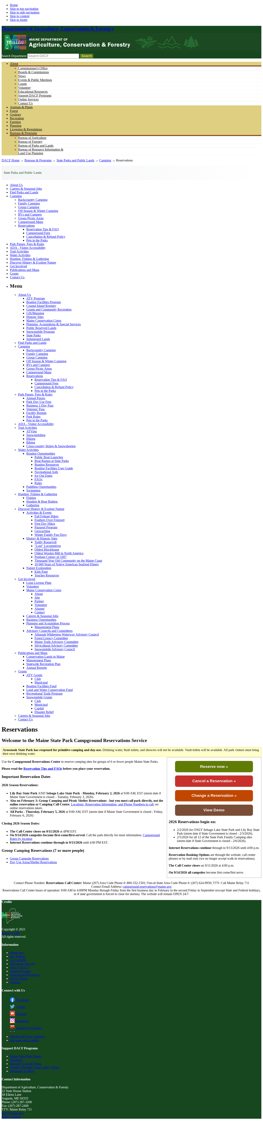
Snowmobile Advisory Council (55, 649)
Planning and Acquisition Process (48, 623)
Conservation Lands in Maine (45, 656)
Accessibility (18, 960)
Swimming (33, 490)
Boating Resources (47, 464)
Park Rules (33, 416)
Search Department (14, 56)
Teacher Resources (47, 575)
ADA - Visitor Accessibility (28, 247)
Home (14, 5)
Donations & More (22, 1071)
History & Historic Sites (41, 538)
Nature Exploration (38, 568)
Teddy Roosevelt (46, 542)
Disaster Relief (44, 712)
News (16, 48)
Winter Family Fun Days (51, 534)
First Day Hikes (45, 523)
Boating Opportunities (40, 453)
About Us (16, 185)
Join (37, 597)
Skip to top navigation (24, 8)
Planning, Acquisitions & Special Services (53, 324)
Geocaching (42, 531)
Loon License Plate (38, 582)
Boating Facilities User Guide (54, 468)
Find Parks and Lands (24, 192)
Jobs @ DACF (19, 967)
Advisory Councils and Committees (49, 630)
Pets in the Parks (37, 240)
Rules (38, 483)
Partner (39, 601)
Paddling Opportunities (41, 486)
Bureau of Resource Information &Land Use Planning (40, 151)
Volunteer (24, 87)
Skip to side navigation (24, 12)
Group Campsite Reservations (29, 858)
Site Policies (18, 956)
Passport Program (46, 527)
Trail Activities (19, 251)
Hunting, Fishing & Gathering (29, 259)
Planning (15, 125)
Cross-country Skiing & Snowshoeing (51, 446)
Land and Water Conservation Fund (49, 690)
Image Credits (11, 933)
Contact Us (19, 44)
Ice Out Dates (43, 475)
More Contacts (11, 1117)
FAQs (38, 479)
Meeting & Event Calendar (27, 1036)
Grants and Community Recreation (49, 309)
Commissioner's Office (33, 68)
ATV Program (35, 298)
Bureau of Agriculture (32, 138)
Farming (15, 122)
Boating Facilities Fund (41, 686)
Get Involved (18, 266)
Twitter (20, 1007)
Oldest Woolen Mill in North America (59, 553)
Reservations (26, 225)
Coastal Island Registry (41, 306)
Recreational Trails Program (44, 693)
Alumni (39, 608)
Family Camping (29, 203)
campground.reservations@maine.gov (147, 886)
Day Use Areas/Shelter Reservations (33, 862)
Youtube (21, 1014)
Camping (105, 160)
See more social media (24, 1040)
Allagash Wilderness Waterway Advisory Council (67, 634)
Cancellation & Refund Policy (45, 236)
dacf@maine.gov (13, 1113)
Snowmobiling (35, 435)
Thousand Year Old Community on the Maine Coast (68, 560)
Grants (22, 84)
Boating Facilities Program (43, 302)
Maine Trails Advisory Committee (56, 642)
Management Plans (47, 627)
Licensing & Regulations (26, 129)
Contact (40, 612)
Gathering (32, 505)
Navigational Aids (46, 472)
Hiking (30, 438)
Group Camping (28, 207)
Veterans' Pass (35, 409)
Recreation (17, 118)
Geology (15, 114)
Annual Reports (36, 667)
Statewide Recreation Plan (43, 664)
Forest (14, 111)
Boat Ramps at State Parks (52, 461)
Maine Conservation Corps (43, 320)
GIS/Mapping (35, 313)
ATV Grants (34, 675)
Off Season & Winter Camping (38, 211)
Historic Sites (35, 317)
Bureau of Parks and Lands (35, 145)
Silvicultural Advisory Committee (56, 645)
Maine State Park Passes (25, 1056)
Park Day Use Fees (38, 402)
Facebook (22, 1000)
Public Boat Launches (49, 457)
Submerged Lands (38, 339)
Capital (39, 708)
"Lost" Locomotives (48, 546)
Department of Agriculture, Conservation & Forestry (58, 28)
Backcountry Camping (32, 199)
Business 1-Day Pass (39, 405)
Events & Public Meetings (35, 80)
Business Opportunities (41, 619)
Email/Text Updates (29, 1028)
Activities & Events (39, 512)
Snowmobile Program (40, 331)
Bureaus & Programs (23, 133)
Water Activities (20, 255)
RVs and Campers (30, 214)
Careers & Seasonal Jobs (26, 188)
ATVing (31, 431)
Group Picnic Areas (31, 218)
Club (38, 679)
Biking (30, 442)
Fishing (31, 498)
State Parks (33, 335)
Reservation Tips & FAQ (42, 229)
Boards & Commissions (33, 72)
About (14, 63)
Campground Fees (38, 233)
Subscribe (18, 41)
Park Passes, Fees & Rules (27, 244)
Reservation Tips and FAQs (42, 768)
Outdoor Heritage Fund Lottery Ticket (34, 1067)
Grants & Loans (20, 971)
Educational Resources (33, 91)
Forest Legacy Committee (51, 638)
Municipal (41, 682)
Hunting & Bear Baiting (42, 501)
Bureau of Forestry (30, 141)
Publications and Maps (24, 270)
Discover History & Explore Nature (33, 262)
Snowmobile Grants (39, 697)
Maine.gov (17, 952)
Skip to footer (19, 20)
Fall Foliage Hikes (46, 516)
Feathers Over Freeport (50, 520)
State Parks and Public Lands (75, 160)
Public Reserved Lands (41, 328)
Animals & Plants (21, 107)
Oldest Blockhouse (47, 549)
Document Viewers (22, 963)
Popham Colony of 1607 (51, 557)
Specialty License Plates (25, 1063)
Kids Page (41, 571)
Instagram (22, 1021)
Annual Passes (35, 398)
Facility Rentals (36, 413)
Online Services (20, 37)
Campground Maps (30, 222)
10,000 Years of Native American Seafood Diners (67, 564)
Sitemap (15, 982)
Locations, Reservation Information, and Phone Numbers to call (112, 804)
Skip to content (19, 16)
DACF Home (11, 160)
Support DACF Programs (34, 95)
